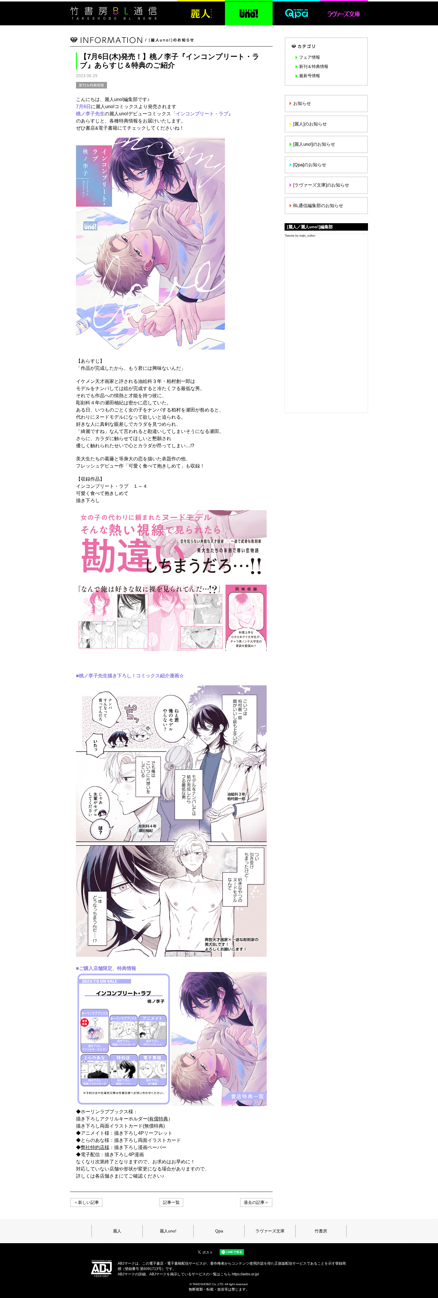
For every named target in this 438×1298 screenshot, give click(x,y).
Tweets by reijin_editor (300, 235)
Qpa (219, 1231)
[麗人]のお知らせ (310, 123)
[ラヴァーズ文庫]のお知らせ (321, 184)
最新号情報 (309, 75)
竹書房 (321, 1231)
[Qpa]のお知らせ (309, 164)
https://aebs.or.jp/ (245, 1274)
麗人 (117, 1231)
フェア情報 (309, 57)
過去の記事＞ (256, 1202)
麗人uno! (168, 1231)
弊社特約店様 (95, 1147)
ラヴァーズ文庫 (270, 1231)
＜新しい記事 (86, 1202)
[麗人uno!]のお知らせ (314, 144)
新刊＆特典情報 (91, 85)
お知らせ (302, 103)
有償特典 (158, 1118)
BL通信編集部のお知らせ (318, 205)
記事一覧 (171, 1202)
